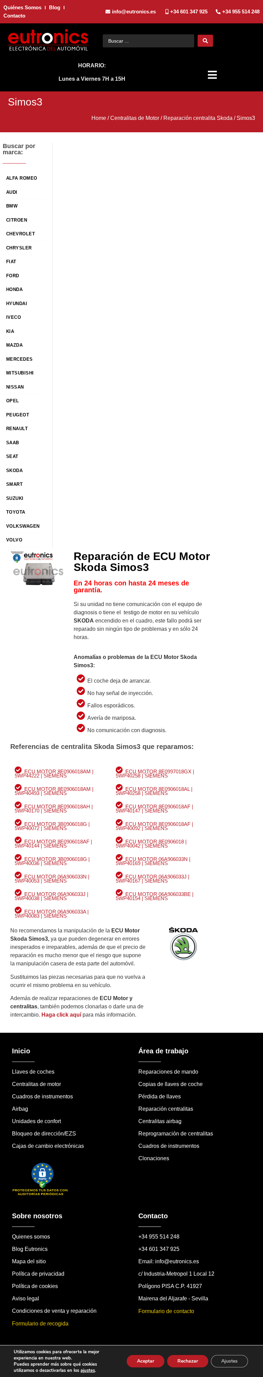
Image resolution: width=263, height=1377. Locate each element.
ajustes (87, 1370)
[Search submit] (205, 41)
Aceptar (145, 1361)
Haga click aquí (61, 1015)
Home (98, 118)
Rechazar (187, 1361)
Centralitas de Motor (134, 118)
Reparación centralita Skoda (198, 118)
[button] (213, 75)
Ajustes (229, 1361)
